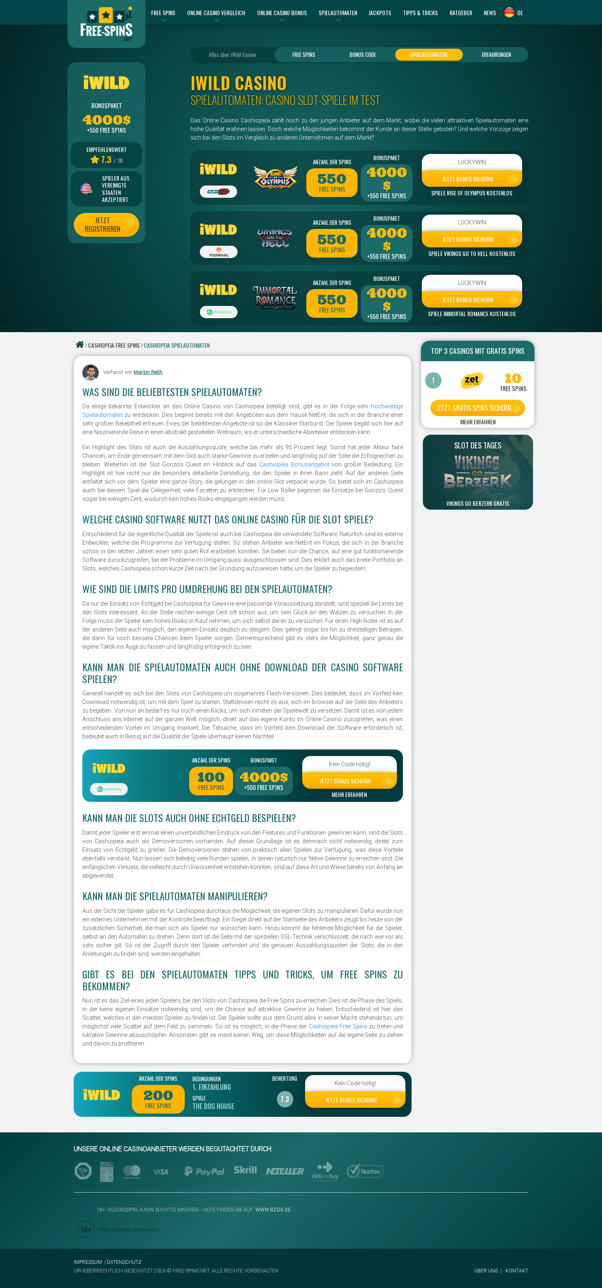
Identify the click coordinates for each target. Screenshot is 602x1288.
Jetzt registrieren (102, 224)
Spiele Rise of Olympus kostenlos (471, 193)
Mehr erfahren (349, 794)
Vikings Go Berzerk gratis (477, 503)
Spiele (199, 1098)
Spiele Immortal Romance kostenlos (472, 314)
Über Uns (486, 1271)
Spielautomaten (429, 54)
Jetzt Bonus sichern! (467, 178)
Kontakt (516, 1271)
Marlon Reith (148, 372)
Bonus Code (363, 54)
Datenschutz (124, 1262)
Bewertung (284, 1078)
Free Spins (303, 54)
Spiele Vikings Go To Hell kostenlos (471, 253)
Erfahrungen (496, 54)
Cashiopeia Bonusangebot (295, 464)
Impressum (88, 1262)
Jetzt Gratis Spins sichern (473, 408)
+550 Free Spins (386, 195)
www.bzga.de (272, 1210)
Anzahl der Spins (332, 161)
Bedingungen (206, 1078)
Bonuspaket (386, 157)
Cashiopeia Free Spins (338, 1026)
